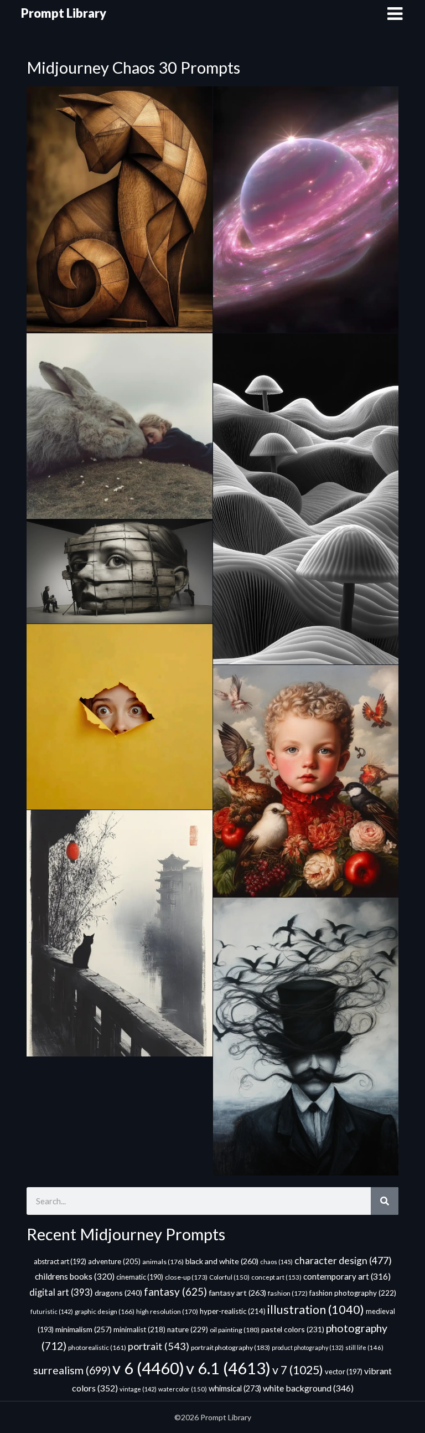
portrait (158, 1346)
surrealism (72, 1370)
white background (308, 1388)
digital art (61, 1292)
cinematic (139, 1277)
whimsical (235, 1388)
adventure (114, 1261)
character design (343, 1260)
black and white (221, 1261)
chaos (276, 1261)
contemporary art (347, 1276)
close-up (186, 1277)
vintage (138, 1389)
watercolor (182, 1389)
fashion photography (352, 1292)
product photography (308, 1347)
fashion (288, 1293)
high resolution (167, 1311)
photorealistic (97, 1347)
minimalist (139, 1329)
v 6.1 (228, 1368)
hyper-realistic (233, 1311)
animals (163, 1261)
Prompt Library (63, 13)
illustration (315, 1309)
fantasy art (237, 1292)
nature (187, 1329)
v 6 (148, 1368)
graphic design (104, 1311)
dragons (118, 1292)
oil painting (235, 1330)
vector (343, 1371)
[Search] (384, 1201)
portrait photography (230, 1347)
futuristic (51, 1311)
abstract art (60, 1261)
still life (364, 1347)
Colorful (229, 1277)
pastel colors (292, 1329)
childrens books (75, 1276)
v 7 (297, 1370)
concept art (276, 1277)
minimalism (83, 1329)
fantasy (175, 1291)
